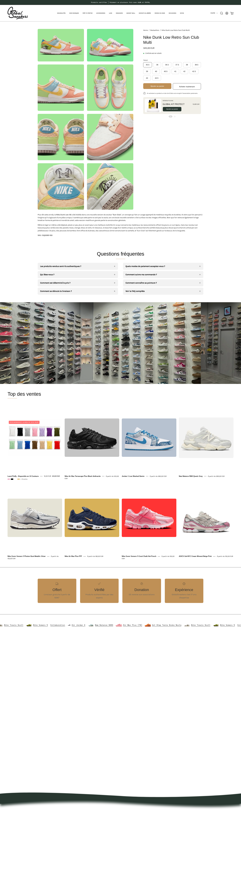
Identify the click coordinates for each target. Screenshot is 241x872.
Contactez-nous (130, 821)
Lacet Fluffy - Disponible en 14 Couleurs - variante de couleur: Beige (18, 479)
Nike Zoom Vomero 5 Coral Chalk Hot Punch (139, 556)
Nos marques (95, 813)
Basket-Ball (94, 834)
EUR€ (213, 13)
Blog (125, 825)
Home (145, 30)
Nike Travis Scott (50, 625)
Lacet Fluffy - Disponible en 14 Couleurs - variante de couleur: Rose (9, 479)
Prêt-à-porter (95, 817)
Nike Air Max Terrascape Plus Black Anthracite (83, 476)
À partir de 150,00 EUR (225, 556)
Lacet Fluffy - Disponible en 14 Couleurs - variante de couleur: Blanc (15, 479)
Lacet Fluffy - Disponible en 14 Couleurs (23, 476)
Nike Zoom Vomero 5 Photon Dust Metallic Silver (27, 556)
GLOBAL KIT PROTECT (174, 104)
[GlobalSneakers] (18, 13)
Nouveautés (94, 809)
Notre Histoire (129, 809)
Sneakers (93, 830)
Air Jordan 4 (115, 625)
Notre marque (129, 813)
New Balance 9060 (141, 625)
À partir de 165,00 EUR (95, 556)
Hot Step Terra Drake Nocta (16, 625)
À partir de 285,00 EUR (216, 476)
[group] (120, 2)
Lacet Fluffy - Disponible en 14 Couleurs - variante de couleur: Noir (12, 479)
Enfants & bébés (96, 838)
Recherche (128, 830)
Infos (91, 850)
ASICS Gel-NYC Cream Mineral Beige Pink (195, 556)
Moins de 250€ (96, 842)
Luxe (91, 825)
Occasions (93, 846)
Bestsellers (154, 30)
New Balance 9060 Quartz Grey (191, 476)
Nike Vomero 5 (77, 625)
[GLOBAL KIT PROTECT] (153, 105)
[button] (74, 13)
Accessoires (94, 821)
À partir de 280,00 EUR (158, 476)
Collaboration (94, 625)
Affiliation (127, 834)
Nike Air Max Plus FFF (73, 556)
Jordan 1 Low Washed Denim (133, 476)
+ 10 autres (24, 479)
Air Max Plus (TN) (169, 625)
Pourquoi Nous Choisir (133, 817)
